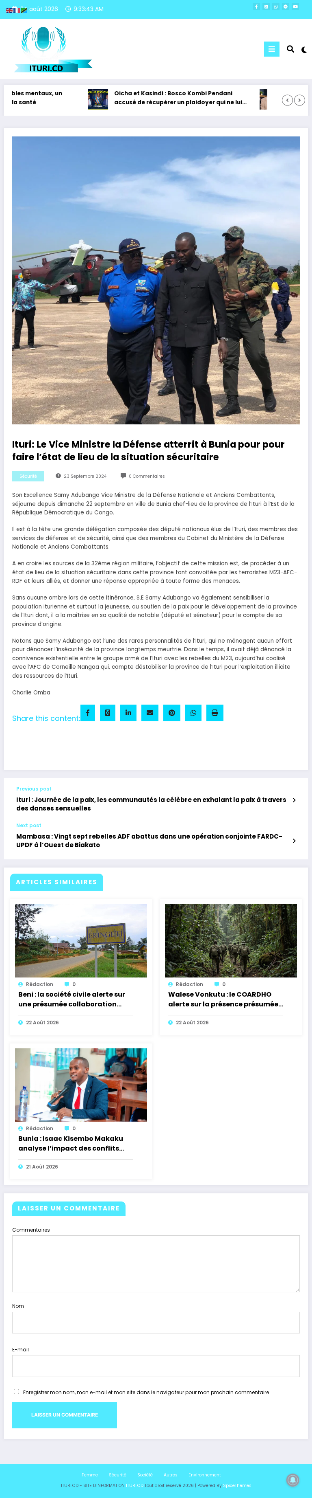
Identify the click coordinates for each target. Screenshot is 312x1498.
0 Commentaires (147, 476)
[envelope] (149, 713)
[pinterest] (171, 713)
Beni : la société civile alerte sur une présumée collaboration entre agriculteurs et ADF (71, 1000)
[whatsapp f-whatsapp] (276, 6)
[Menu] (272, 49)
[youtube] (295, 6)
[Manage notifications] (292, 1480)
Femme (90, 1475)
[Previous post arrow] (294, 800)
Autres (171, 1475)
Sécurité (28, 476)
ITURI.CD (134, 1486)
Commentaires (31, 1229)
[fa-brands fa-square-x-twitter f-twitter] (266, 6)
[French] (17, 10)
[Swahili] (24, 10)
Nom (18, 1306)
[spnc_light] (303, 49)
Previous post (34, 789)
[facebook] (87, 713)
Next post (28, 825)
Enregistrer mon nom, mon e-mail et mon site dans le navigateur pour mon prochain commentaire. (146, 1392)
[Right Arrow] (300, 100)
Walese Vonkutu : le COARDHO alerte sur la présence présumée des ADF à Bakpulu (223, 1000)
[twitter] (107, 713)
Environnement (204, 1475)
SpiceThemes (237, 1486)
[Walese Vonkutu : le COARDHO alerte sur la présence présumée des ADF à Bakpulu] (231, 940)
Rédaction (39, 984)
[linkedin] (128, 713)
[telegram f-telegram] (285, 6)
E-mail (20, 1349)
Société (145, 1475)
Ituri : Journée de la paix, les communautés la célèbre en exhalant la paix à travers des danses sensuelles (151, 804)
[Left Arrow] (287, 100)
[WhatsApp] (193, 713)
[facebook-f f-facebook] (256, 6)
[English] (9, 10)
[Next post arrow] (294, 841)
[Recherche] (290, 49)
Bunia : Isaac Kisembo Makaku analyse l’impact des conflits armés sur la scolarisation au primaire (70, 1144)
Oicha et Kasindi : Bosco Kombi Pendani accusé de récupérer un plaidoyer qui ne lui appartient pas (160, 98)
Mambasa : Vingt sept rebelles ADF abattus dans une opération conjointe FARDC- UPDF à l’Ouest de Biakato (149, 840)
